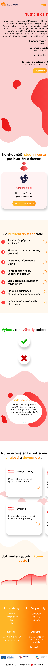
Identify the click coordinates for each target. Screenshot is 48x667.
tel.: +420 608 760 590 (12, 637)
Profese (12, 613)
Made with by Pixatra (31, 665)
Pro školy (36, 617)
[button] (23, 422)
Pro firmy (36, 620)
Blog (12, 623)
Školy (12, 620)
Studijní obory (12, 617)
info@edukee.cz (12, 640)
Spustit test (39, 70)
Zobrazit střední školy (24, 203)
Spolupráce (36, 613)
